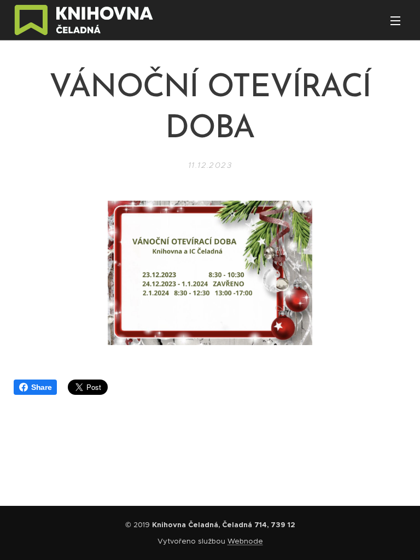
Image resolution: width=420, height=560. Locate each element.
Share (41, 387)
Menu (395, 20)
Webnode (245, 541)
